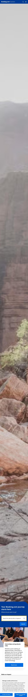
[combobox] (14, 618)
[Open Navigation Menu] (26, 2)
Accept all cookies (6, 694)
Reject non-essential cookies (20, 695)
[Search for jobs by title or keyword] (14, 618)
